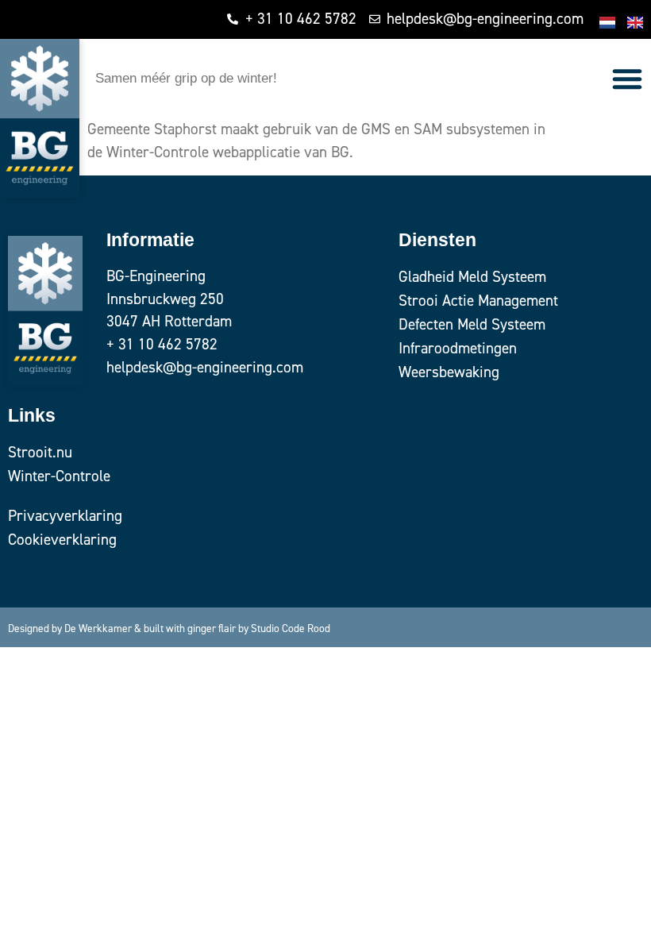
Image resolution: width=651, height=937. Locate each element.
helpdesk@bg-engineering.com (204, 367)
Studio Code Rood (290, 628)
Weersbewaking (449, 372)
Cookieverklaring (62, 539)
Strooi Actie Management (478, 300)
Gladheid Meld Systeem (472, 277)
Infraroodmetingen (458, 348)
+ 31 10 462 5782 (162, 344)
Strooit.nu (40, 452)
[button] (627, 78)
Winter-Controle (59, 476)
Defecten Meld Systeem (472, 324)
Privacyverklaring (65, 516)
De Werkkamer (98, 628)
